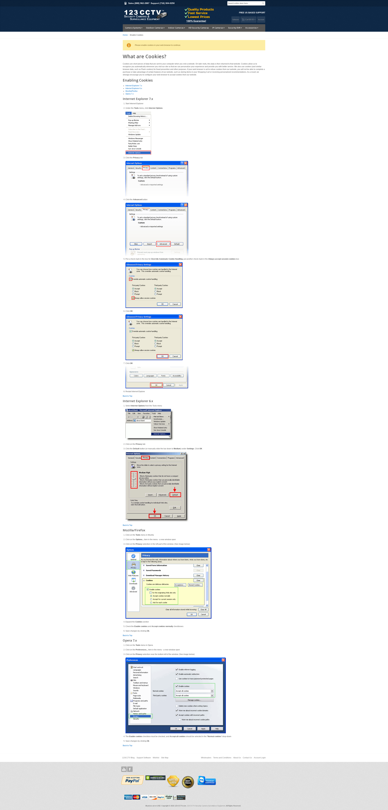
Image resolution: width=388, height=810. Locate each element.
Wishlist (156, 758)
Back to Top (127, 396)
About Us (237, 758)
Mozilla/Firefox (131, 91)
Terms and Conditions (222, 758)
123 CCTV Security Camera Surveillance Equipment (206, 806)
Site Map (164, 758)
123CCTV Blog (128, 758)
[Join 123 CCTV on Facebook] (130, 769)
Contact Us (247, 758)
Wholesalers (206, 758)
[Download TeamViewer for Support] (206, 780)
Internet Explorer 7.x (133, 86)
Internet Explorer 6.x (133, 88)
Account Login (260, 758)
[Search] (263, 3)
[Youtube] (124, 769)
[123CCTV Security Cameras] (145, 14)
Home (125, 35)
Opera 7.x (129, 94)
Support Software (144, 758)
